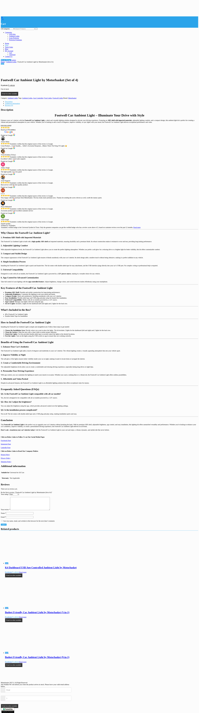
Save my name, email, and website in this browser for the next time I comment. (29, 521)
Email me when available (9, 94)
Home (7, 43)
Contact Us (8, 56)
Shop (6, 45)
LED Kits (12, 34)
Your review (5, 509)
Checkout (12, 55)
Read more (137, 227)
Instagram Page (6, 444)
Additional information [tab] (12, 103)
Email (3, 517)
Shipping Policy (6, 462)
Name (3, 513)
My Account (9, 51)
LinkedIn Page (5, 447)
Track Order (9, 47)
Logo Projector (14, 38)
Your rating (5, 494)
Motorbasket (72, 98)
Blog (6, 49)
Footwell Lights (58, 98)
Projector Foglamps (15, 40)
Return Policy (5, 455)
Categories (8, 32)
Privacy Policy (5, 458)
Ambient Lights (14, 36)
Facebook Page (6, 440)
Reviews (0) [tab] (9, 105)
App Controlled (38, 98)
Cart (10, 53)
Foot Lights (48, 98)
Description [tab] (9, 102)
